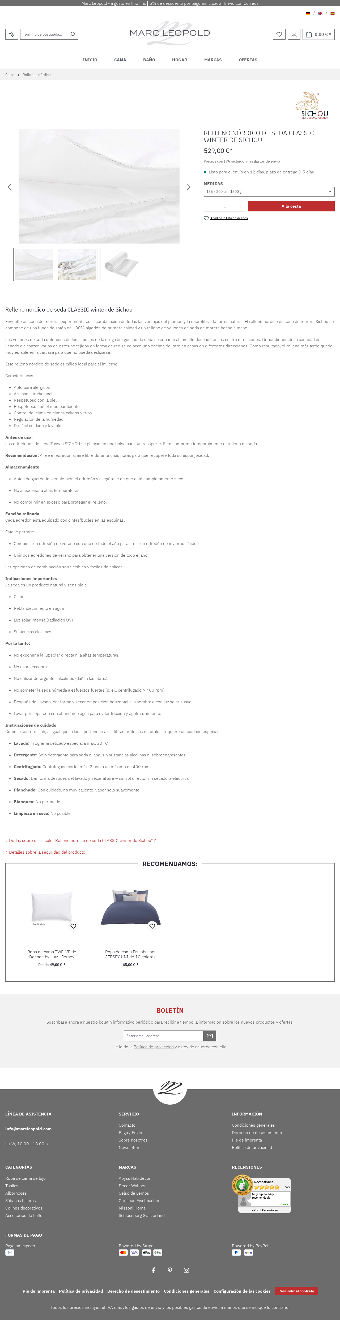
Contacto (127, 1125)
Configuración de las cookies (242, 1291)
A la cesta (291, 206)
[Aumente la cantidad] (240, 206)
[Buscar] (72, 34)
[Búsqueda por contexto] (11, 34)
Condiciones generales (253, 1125)
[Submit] (209, 1036)
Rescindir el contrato (296, 1291)
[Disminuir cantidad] (209, 206)
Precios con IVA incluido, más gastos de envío (242, 161)
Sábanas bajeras (20, 1200)
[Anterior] (9, 186)
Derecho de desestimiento (257, 1132)
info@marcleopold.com (28, 1128)
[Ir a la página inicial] (170, 33)
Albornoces (16, 1193)
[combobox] (43, 34)
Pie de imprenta (247, 1140)
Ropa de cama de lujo (25, 1178)
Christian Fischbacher (139, 1200)
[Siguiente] (189, 186)
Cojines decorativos (23, 1208)
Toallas (11, 1185)
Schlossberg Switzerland (142, 1215)
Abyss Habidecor (135, 1178)
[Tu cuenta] (294, 34)
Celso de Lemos (134, 1193)
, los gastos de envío (142, 1307)
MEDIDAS (213, 183)
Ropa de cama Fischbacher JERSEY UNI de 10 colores (130, 954)
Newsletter (129, 1147)
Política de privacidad (154, 1046)
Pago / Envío (130, 1132)
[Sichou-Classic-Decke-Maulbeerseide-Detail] (99, 186)
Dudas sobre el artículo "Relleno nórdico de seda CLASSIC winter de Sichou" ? (82, 840)
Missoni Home (132, 1208)
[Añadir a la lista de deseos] (73, 926)
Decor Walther (132, 1185)
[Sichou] (313, 105)
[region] (99, 205)
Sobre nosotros (133, 1140)
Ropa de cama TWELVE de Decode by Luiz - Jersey (51, 954)
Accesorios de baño (23, 1215)
